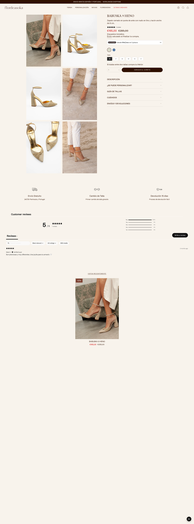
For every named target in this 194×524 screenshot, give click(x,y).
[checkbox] (64, 243)
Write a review (180, 235)
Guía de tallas (114, 91)
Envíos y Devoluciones (118, 103)
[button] (69, 7)
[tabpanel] (97, 254)
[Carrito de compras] (187, 7)
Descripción (113, 79)
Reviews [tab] (12, 236)
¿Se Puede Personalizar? (119, 85)
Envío (109, 36)
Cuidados (112, 97)
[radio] (109, 50)
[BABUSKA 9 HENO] (97, 308)
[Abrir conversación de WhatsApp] (189, 519)
